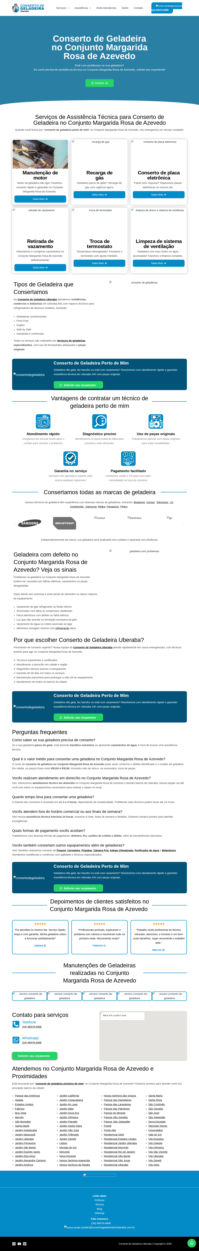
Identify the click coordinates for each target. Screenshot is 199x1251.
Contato (138, 8)
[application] (67, 8)
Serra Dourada (156, 1121)
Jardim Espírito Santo (27, 1152)
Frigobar (86, 850)
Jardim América (24, 1164)
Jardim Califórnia (69, 1095)
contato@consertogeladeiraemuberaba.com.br (108, 1227)
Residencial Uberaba (116, 1164)
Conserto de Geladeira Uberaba (37, 299)
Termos (99, 1204)
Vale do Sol (155, 1134)
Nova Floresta (67, 1156)
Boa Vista (20, 1113)
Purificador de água (147, 850)
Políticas (99, 1200)
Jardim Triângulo (69, 1134)
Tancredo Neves (157, 1126)
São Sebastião (156, 1117)
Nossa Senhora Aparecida (74, 1160)
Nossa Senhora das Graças (120, 1095)
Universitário (155, 1130)
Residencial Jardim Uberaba (120, 1143)
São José (153, 1113)
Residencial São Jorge (117, 1160)
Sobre (124, 8)
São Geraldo (155, 1108)
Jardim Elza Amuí (25, 1156)
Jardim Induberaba (26, 1130)
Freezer (61, 850)
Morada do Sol (67, 1147)
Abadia (19, 1100)
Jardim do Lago (68, 1104)
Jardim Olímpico (68, 1117)
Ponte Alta (110, 1130)
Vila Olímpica (156, 1147)
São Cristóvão (156, 1104)
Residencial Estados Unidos (120, 1139)
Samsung (91, 506)
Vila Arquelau (156, 1139)
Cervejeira (73, 850)
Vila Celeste (155, 1143)
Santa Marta (22, 1126)
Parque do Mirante (114, 1113)
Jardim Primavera (25, 1143)
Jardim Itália (66, 1108)
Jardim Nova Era (69, 1113)
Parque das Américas (27, 1095)
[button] (15, 523)
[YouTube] (19, 1244)
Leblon (63, 1143)
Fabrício (19, 1108)
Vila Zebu (153, 1164)
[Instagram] (14, 1244)
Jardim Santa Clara (70, 1126)
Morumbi (64, 1152)
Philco (123, 506)
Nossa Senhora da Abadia (74, 1164)
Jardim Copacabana (71, 1100)
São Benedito (23, 1121)
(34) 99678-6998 (32, 1026)
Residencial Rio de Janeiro (119, 1152)
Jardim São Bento (25, 1147)
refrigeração (62, 628)
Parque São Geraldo (116, 1117)
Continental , (78, 506)
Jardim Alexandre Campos (30, 1160)
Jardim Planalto (68, 1121)
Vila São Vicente (158, 1152)
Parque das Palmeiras (117, 1108)
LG (171, 502)
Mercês (19, 1117)
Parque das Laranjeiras (117, 1104)
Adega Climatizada (121, 850)
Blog (99, 1208)
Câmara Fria (101, 850)
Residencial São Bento (117, 1156)
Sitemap (99, 1213)
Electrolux (162, 502)
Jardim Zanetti (67, 1139)
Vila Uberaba (155, 1156)
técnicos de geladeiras (71, 340)
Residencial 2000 (114, 1134)
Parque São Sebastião (117, 1121)
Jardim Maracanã (25, 1134)
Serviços (61, 8)
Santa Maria (155, 1095)
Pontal (107, 1126)
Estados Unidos (24, 1104)
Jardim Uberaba (24, 1139)
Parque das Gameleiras (117, 1100)
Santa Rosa (155, 1100)
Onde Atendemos (106, 8)
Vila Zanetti (154, 1160)
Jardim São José (69, 1130)
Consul (150, 502)
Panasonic (113, 506)
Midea (101, 506)
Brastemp (139, 502)
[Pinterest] (25, 1244)
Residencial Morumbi (116, 1147)
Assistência (81, 8)
